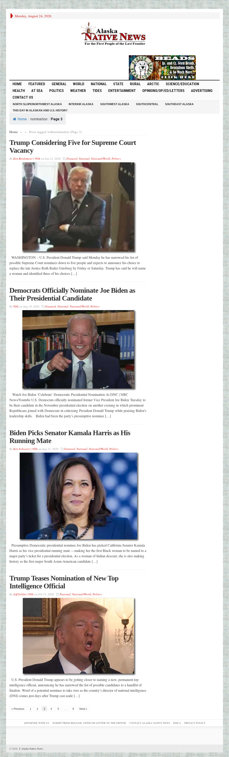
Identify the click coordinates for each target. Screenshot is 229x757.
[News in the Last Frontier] (114, 34)
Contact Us (23, 97)
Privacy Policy (195, 723)
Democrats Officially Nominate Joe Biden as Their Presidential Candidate (72, 294)
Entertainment (122, 90)
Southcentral (147, 104)
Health (19, 90)
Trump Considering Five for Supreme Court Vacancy (72, 146)
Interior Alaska (81, 104)
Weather (78, 90)
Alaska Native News (31, 748)
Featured (36, 84)
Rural (135, 84)
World (78, 84)
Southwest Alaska (114, 104)
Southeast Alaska (179, 104)
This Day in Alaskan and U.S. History (40, 110)
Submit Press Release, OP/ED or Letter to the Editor (89, 723)
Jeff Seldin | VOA (23, 594)
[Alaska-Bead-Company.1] (162, 67)
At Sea (37, 90)
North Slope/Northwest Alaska (37, 104)
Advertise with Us (36, 723)
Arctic (153, 84)
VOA (16, 306)
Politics (56, 90)
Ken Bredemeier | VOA (26, 159)
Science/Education (182, 84)
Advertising (201, 90)
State (118, 84)
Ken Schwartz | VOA (25, 449)
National (99, 84)
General (59, 84)
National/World (100, 159)
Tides (97, 90)
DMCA (177, 723)
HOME (17, 84)
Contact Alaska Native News (149, 723)
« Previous (17, 708)
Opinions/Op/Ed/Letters (163, 90)
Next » (83, 708)
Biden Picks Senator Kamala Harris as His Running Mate (69, 437)
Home (22, 119)
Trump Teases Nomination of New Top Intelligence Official (64, 582)
